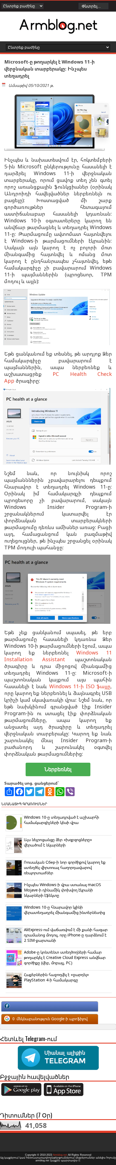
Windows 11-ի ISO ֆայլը (80, 686)
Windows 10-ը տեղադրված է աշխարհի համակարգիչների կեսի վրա (61, 819)
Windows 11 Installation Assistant (58, 656)
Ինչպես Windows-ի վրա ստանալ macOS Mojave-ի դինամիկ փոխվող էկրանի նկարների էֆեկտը (62, 890)
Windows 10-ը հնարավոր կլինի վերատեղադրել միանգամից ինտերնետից (64, 909)
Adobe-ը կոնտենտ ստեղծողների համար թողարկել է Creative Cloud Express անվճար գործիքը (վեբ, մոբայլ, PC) (65, 957)
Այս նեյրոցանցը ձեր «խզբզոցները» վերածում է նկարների (58, 842)
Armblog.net (60, 1154)
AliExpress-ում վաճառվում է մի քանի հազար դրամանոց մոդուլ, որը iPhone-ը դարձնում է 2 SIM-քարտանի (66, 935)
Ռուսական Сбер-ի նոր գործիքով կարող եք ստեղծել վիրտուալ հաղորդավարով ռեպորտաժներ (65, 867)
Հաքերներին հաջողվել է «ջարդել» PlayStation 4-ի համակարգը (56, 977)
